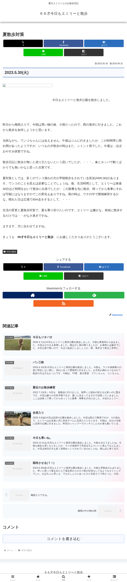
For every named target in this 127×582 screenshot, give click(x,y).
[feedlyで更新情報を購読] (94, 295)
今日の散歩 (11, 252)
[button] (84, 52)
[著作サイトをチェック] (33, 295)
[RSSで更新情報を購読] (63, 303)
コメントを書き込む (64, 539)
